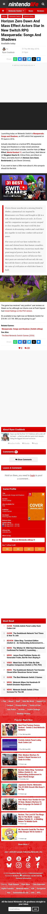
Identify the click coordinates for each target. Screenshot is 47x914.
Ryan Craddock (8, 52)
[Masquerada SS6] (23, 288)
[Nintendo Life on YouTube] (18, 859)
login (32, 475)
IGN (32, 888)
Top (4, 701)
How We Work (28, 701)
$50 (7, 549)
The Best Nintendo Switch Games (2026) (18, 335)
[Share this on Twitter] (29, 59)
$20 (29, 549)
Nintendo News (22, 888)
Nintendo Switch (15, 16)
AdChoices (26, 876)
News (4, 16)
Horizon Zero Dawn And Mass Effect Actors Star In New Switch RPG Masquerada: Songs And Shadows (22, 30)
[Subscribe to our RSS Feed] (9, 859)
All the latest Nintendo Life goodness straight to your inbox (23, 902)
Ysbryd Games (7, 511)
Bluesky (27, 443)
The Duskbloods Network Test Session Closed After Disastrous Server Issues (26, 671)
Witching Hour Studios (9, 517)
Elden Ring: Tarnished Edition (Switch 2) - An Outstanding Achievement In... (25, 642)
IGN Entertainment (36, 873)
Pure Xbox (25, 884)
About (10, 701)
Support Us (41, 701)
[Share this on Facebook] (24, 59)
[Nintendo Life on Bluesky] (9, 865)
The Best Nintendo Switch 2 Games (24, 677)
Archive (21, 709)
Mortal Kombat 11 (14, 152)
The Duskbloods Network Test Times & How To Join (25, 634)
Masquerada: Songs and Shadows (13, 495)
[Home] (3, 11)
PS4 (3, 506)
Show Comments (24, 459)
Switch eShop (29, 16)
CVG (32, 893)
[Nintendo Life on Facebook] (38, 865)
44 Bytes (16, 876)
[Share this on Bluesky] (20, 59)
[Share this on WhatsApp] (15, 59)
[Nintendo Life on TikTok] (28, 859)
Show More (23, 844)
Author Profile (15, 443)
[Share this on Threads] (34, 59)
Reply (36, 443)
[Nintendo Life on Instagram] (18, 865)
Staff (18, 701)
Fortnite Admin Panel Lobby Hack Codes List (24, 627)
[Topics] (4, 4)
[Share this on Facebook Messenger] (39, 59)
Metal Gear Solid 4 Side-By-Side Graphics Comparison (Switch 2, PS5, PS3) (24, 664)
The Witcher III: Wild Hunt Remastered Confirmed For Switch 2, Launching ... (25, 649)
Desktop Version (23, 714)
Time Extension (38, 884)
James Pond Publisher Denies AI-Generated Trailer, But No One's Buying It (23, 656)
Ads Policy (11, 709)
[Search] (43, 4)
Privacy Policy (21, 705)
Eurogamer (41, 888)
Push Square (13, 884)
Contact (10, 705)
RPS (38, 893)
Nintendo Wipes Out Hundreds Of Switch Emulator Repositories (23, 683)
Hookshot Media (15, 873)
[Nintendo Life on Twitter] (38, 859)
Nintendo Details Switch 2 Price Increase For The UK (23, 691)
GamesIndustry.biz (20, 893)
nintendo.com (6, 532)
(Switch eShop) (22, 329)
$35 (18, 549)
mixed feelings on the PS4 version (18, 311)
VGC (8, 893)
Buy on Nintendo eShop (22, 540)
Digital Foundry (7, 888)
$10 (39, 549)
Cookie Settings (33, 709)
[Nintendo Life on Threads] (28, 865)
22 (28, 348)
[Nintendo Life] (23, 4)
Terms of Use (34, 705)
